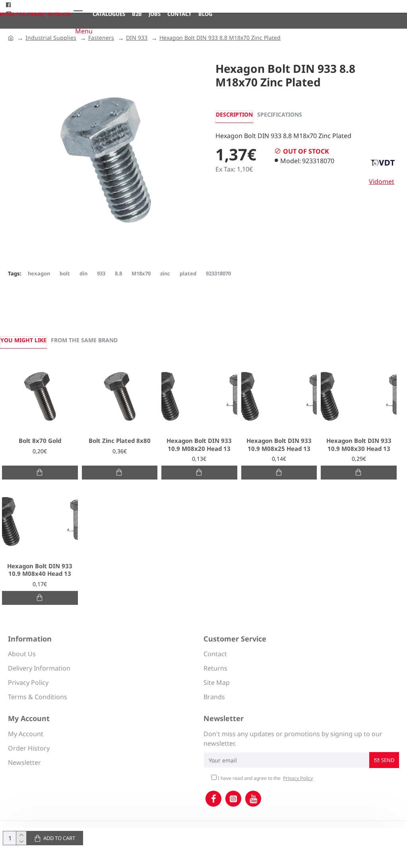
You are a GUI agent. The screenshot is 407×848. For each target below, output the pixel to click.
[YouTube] (253, 799)
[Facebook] (213, 799)
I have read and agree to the (265, 778)
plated (188, 273)
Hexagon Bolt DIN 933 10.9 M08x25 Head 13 (279, 444)
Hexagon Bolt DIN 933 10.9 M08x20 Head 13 (199, 444)
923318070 (218, 273)
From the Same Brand (84, 340)
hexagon (39, 273)
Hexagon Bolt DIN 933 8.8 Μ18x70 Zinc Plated (220, 37)
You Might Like (23, 340)
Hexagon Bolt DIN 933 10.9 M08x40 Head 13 (39, 570)
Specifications (279, 114)
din (83, 273)
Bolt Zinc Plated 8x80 (120, 440)
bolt (65, 273)
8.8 (118, 273)
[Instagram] (233, 799)
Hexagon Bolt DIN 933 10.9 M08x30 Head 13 (358, 444)
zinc (165, 273)
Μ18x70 (141, 273)
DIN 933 (136, 37)
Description (234, 114)
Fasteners (101, 37)
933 (101, 273)
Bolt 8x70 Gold (40, 440)
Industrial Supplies (50, 37)
